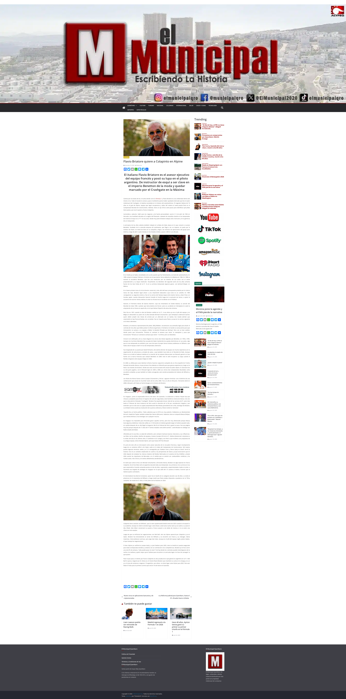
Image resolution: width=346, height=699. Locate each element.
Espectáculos (141, 110)
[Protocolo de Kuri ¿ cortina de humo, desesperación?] (200, 374)
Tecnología (213, 105)
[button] (136, 105)
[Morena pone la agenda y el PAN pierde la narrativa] (209, 294)
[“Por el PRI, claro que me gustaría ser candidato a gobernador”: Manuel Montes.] (200, 420)
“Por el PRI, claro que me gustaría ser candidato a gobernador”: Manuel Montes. (215, 418)
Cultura (142, 105)
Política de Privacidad (128, 654)
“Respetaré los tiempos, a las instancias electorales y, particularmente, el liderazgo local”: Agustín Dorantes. (215, 432)
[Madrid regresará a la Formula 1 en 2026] (156, 609)
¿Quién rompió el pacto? (215, 362)
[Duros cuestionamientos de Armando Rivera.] (200, 385)
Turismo (151, 105)
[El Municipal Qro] (173, 6)
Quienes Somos (126, 658)
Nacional (160, 105)
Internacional (181, 105)
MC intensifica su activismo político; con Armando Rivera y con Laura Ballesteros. (214, 405)
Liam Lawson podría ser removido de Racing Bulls (131, 624)
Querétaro (131, 105)
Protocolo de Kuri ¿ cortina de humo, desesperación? (213, 373)
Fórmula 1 (159, 198)
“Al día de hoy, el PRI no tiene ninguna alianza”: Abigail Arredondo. (215, 342)
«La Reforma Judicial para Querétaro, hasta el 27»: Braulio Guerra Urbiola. (173, 597)
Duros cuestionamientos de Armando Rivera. (215, 383)
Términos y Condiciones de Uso (131, 662)
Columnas (169, 105)
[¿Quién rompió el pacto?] (200, 364)
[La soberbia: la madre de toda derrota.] (200, 354)
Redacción (139, 165)
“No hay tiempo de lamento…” (213, 393)
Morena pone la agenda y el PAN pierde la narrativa (209, 310)
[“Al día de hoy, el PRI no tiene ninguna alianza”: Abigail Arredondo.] (200, 344)
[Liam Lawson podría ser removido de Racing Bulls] (132, 609)
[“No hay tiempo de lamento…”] (200, 394)
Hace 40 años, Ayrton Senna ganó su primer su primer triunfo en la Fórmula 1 (181, 627)
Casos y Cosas (201, 105)
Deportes (130, 110)
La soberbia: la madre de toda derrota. (215, 353)
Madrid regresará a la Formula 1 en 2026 (156, 623)
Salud (191, 105)
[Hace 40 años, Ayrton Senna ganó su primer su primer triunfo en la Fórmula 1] (181, 609)
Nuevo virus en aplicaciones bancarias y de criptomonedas (138, 597)
